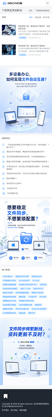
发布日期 (46, 17)
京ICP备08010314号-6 (13, 406)
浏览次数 (38, 17)
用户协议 (14, 410)
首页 (30, 10)
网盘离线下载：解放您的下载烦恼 (31, 46)
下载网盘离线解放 (42, 10)
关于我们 (5, 410)
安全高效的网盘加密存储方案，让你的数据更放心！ (27, 156)
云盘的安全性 (12, 188)
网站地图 (23, 410)
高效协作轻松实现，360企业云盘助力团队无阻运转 (27, 173)
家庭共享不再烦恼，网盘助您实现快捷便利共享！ (26, 151)
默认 (31, 17)
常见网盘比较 (12, 193)
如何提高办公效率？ (14, 183)
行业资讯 (22, 38)
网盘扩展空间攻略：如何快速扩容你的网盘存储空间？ (28, 161)
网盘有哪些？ (11, 178)
